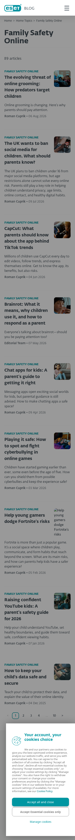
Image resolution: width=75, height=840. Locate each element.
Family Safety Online (49, 20)
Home (8, 20)
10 (54, 715)
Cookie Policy (44, 791)
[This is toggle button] (66, 8)
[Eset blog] (19, 7)
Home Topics (24, 20)
